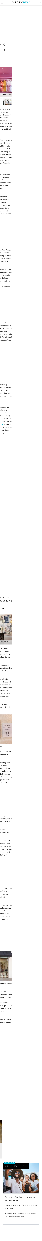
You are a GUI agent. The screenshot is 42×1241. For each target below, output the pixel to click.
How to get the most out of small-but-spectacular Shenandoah (21, 1207)
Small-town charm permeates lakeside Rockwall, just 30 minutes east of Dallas (21, 1215)
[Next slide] (9, 82)
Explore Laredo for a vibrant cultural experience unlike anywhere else (20, 1198)
